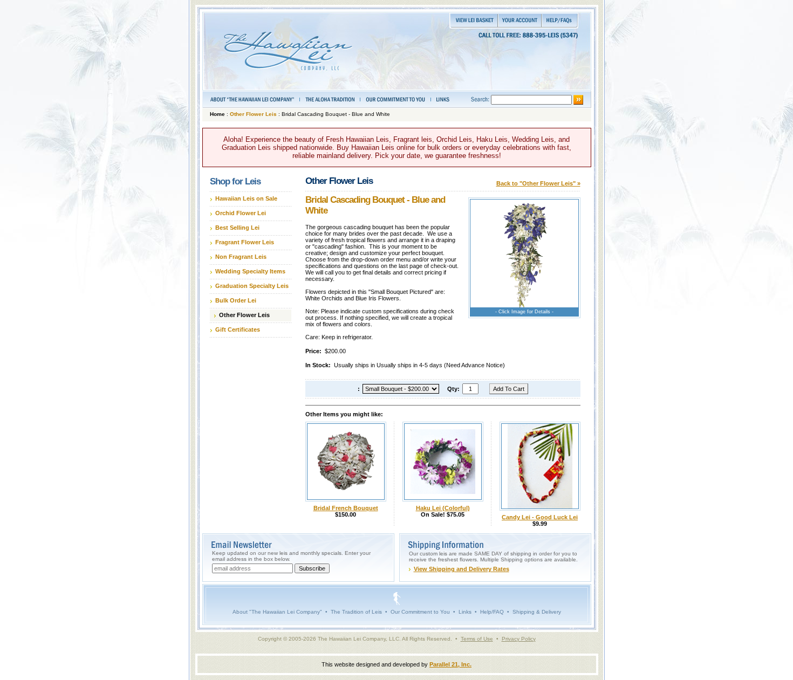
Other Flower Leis (253, 114)
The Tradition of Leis (356, 612)
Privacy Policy (519, 639)
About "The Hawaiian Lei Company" (277, 612)
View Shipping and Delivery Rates (461, 569)
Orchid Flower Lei (240, 213)
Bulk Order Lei (235, 300)
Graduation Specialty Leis (252, 286)
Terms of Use (477, 639)
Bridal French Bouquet (345, 508)
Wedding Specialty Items (250, 271)
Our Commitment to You (420, 612)
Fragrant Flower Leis (244, 242)
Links (465, 612)
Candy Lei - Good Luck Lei (540, 517)
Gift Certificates (237, 329)
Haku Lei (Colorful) (443, 508)
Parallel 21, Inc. (450, 664)
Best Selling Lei (237, 227)
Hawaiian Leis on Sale (246, 198)
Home (217, 114)
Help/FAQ (492, 612)
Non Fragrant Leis (240, 256)
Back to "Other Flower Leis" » (538, 183)
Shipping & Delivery (536, 612)
